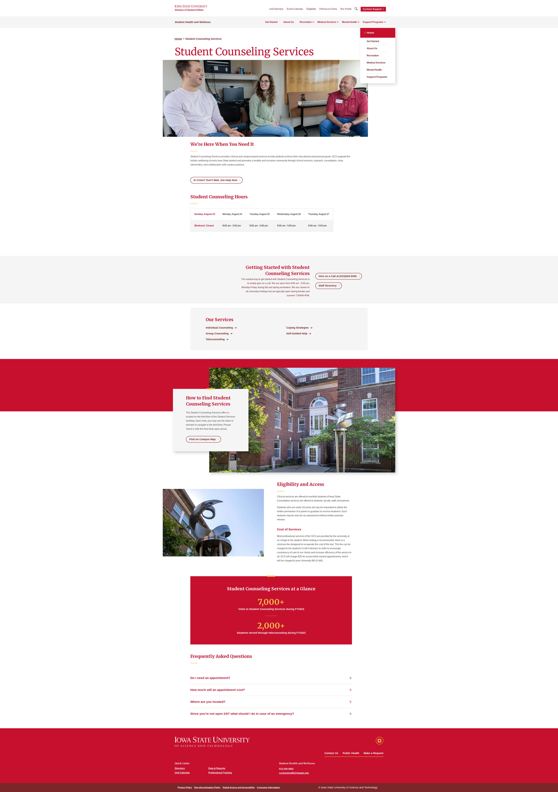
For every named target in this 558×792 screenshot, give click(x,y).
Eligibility (311, 9)
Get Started (271, 22)
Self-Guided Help (296, 333)
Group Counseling (217, 333)
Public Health (351, 753)
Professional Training (220, 772)
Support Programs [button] (373, 22)
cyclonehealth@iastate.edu (294, 773)
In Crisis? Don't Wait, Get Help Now (215, 180)
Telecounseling (215, 339)
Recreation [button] (306, 22)
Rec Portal (345, 9)
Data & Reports (216, 768)
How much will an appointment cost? (217, 689)
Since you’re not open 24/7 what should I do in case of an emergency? (242, 713)
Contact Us (331, 753)
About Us (288, 22)
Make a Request (373, 753)
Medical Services (376, 62)
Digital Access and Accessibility (239, 787)
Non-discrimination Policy (207, 787)
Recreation (373, 55)
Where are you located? (207, 701)
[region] (271, 223)
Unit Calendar (182, 772)
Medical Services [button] (327, 22)
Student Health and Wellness (193, 22)
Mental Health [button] (349, 22)
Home (178, 38)
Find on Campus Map (202, 439)
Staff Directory (328, 285)
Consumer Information (268, 787)
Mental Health (374, 70)
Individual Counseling (219, 327)
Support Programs (377, 77)
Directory (180, 768)
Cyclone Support (372, 9)
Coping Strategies (297, 327)
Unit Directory (276, 9)
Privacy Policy (185, 787)
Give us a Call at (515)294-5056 (338, 276)
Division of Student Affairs (189, 10)
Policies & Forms (328, 9)
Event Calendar (295, 9)
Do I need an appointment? (210, 678)
